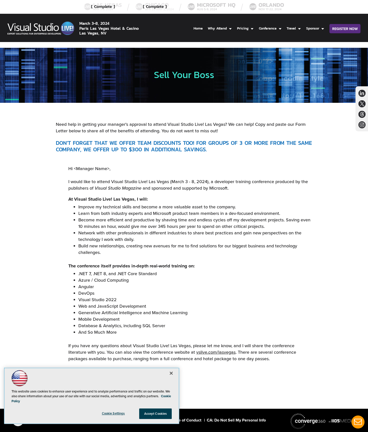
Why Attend (217, 28)
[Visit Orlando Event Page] (266, 7)
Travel (291, 28)
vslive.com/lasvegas (216, 352)
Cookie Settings (113, 413)
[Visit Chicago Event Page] (155, 7)
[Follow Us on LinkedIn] (362, 93)
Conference (268, 28)
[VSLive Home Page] (41, 29)
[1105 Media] (346, 420)
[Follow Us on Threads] (362, 114)
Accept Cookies (155, 413)
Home (198, 28)
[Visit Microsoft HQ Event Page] (211, 7)
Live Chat (358, 422)
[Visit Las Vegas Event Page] (103, 7)
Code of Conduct (186, 420)
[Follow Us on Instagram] (362, 125)
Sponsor (312, 28)
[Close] (171, 373)
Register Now (345, 29)
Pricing (243, 28)
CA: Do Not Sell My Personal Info (236, 420)
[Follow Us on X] (362, 104)
